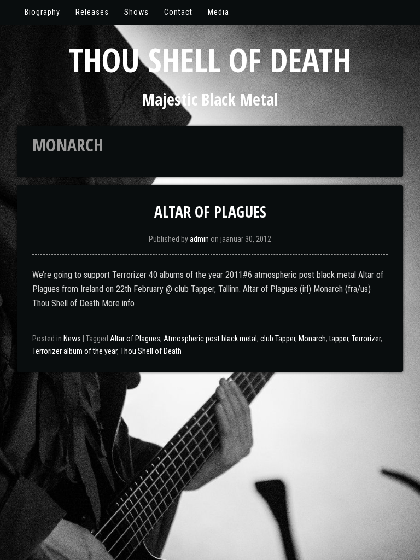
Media (218, 12)
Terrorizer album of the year (74, 351)
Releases (92, 12)
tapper (338, 338)
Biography (42, 12)
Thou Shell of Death (210, 59)
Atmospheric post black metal (210, 338)
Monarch (312, 338)
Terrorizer (366, 338)
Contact (178, 12)
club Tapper (277, 338)
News (72, 338)
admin (199, 239)
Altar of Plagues (210, 211)
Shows (136, 12)
